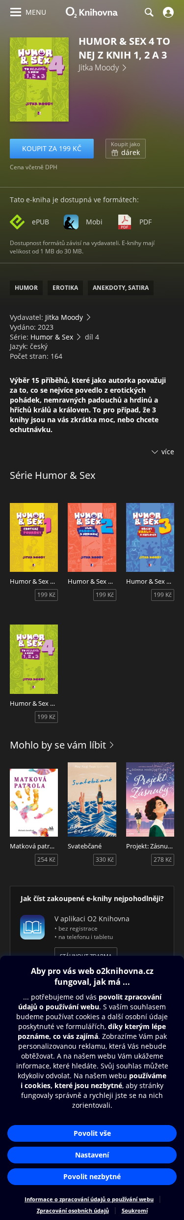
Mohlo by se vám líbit (58, 744)
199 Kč (46, 595)
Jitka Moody (99, 67)
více (167, 451)
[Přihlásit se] (167, 12)
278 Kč (163, 859)
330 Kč (105, 859)
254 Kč (46, 859)
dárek (125, 148)
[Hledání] (148, 12)
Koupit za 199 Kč (51, 148)
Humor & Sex (51, 337)
